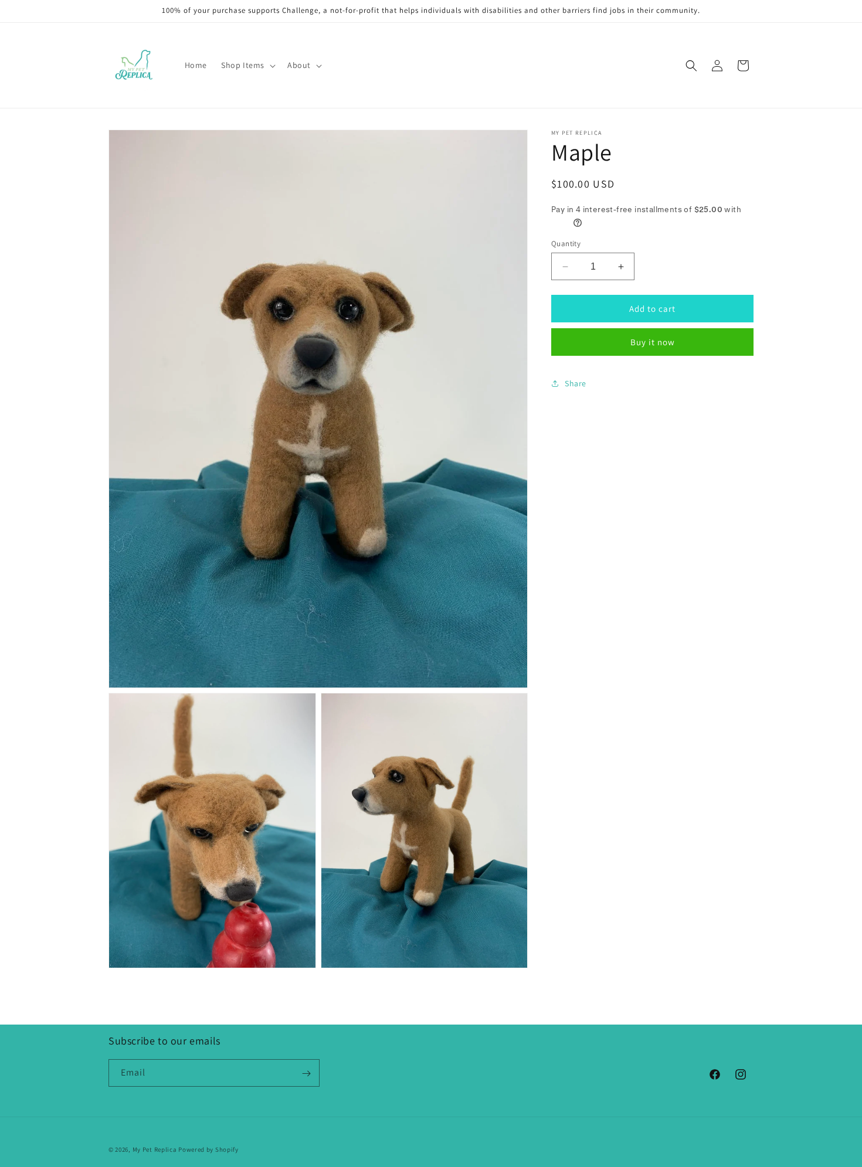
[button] (247, 65)
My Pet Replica (155, 1149)
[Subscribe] (306, 1073)
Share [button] (575, 383)
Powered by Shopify (208, 1149)
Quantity (566, 244)
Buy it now (652, 342)
